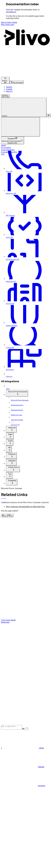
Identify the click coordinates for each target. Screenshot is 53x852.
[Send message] (27, 728)
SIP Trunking (6, 148)
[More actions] (20, 127)
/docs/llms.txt (11, 12)
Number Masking (12, 325)
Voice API (9, 171)
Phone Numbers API (12, 259)
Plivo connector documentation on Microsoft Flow (25, 507)
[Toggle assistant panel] (48, 115)
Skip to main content (9, 22)
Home (3, 145)
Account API (10, 303)
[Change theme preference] (5, 96)
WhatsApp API (11, 281)
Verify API (9, 237)
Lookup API (10, 347)
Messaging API (11, 193)
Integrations (10, 369)
